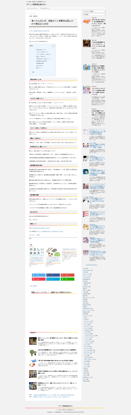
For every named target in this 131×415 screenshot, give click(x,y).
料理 (84, 295)
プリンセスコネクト (88, 352)
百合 (85, 370)
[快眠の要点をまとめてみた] (70, 254)
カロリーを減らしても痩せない (43, 54)
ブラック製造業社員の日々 (36, 4)
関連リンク (39, 67)
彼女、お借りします (89, 359)
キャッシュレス (86, 273)
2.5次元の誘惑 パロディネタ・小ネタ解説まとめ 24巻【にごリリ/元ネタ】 (99, 113)
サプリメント (86, 275)
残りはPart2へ (39, 65)
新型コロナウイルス (87, 297)
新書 (31, 285)
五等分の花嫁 (87, 357)
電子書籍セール (86, 377)
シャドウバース (87, 326)
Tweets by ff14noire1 (91, 264)
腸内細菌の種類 (40, 63)
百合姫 (86, 361)
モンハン (86, 362)
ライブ (85, 364)
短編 (84, 306)
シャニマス (86, 328)
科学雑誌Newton (87, 308)
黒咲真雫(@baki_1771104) (40, 30)
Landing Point (87, 330)
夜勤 (85, 284)
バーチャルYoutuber (88, 350)
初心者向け (85, 286)
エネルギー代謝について (42, 52)
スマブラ (86, 344)
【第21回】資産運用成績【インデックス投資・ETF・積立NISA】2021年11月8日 (53, 395)
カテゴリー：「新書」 (34, 234)
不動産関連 (85, 279)
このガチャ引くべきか (89, 335)
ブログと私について (45, 8)
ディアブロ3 (87, 346)
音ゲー (85, 375)
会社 (84, 281)
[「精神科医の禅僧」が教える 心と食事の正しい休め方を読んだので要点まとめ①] (36, 252)
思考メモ (85, 290)
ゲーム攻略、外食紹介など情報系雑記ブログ (65, 409)
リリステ (86, 366)
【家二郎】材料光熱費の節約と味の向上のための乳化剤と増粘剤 (55, 360)
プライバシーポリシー (32, 8)
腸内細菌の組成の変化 (41, 61)
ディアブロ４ (87, 348)
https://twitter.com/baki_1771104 (42, 228)
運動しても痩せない (41, 56)
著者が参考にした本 (41, 49)
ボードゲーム (87, 353)
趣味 (84, 313)
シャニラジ (87, 339)
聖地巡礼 (85, 312)
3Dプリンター (87, 315)
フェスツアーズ (88, 341)
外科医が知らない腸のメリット (43, 58)
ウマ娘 (84, 272)
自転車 (85, 372)
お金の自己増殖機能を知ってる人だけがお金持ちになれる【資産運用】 (57, 350)
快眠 (84, 288)
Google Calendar (87, 270)
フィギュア (85, 277)
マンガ (85, 355)
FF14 (84, 268)
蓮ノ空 (85, 373)
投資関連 (85, 293)
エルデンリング (87, 321)
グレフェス (87, 333)
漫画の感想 (85, 304)
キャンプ (86, 324)
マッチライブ (87, 343)
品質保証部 (86, 283)
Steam (85, 319)
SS (84, 317)
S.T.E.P (86, 332)
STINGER (82, 412)
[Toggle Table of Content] (52, 46)
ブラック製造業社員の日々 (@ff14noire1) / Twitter (50, 231)
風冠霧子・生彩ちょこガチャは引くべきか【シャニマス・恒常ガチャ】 (51, 396)
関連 (33, 72)
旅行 (84, 301)
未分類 (84, 303)
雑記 (85, 292)
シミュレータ (87, 337)
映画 (85, 368)
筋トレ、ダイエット (87, 310)
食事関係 (35, 285)
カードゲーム (87, 323)
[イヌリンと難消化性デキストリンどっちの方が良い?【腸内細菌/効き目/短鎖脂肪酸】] (53, 252)
